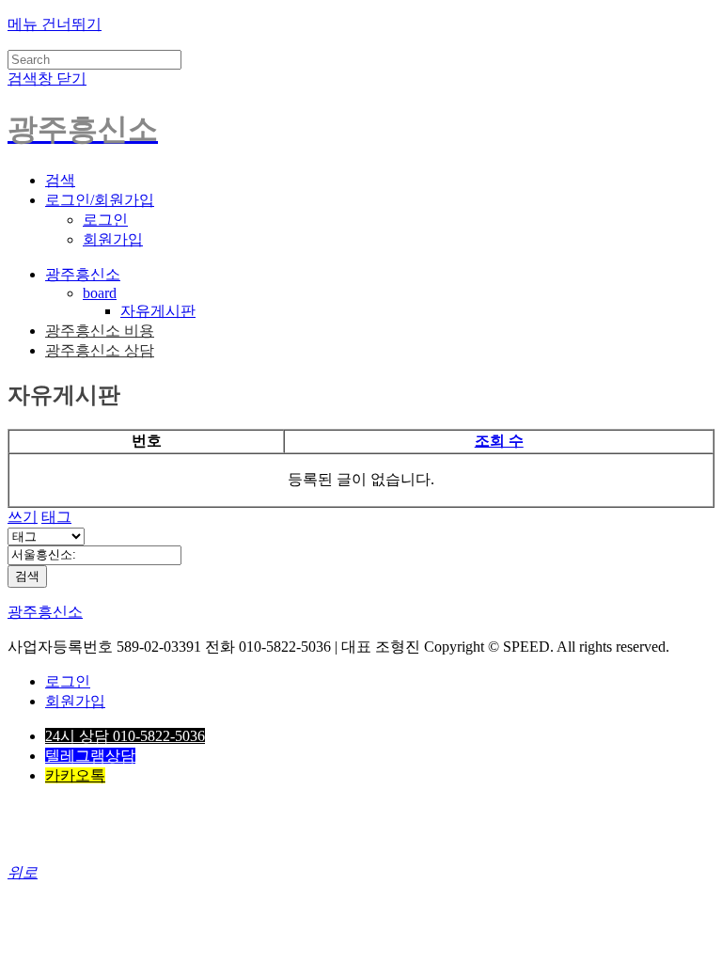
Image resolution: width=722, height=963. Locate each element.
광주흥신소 (82, 274)
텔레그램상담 (90, 756)
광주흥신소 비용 (99, 331)
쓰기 (23, 517)
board (100, 293)
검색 (27, 576)
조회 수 (499, 441)
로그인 (105, 220)
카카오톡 (75, 775)
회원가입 (113, 239)
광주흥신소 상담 (99, 350)
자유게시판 (158, 311)
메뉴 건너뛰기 (55, 24)
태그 (56, 517)
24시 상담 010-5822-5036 (125, 736)
